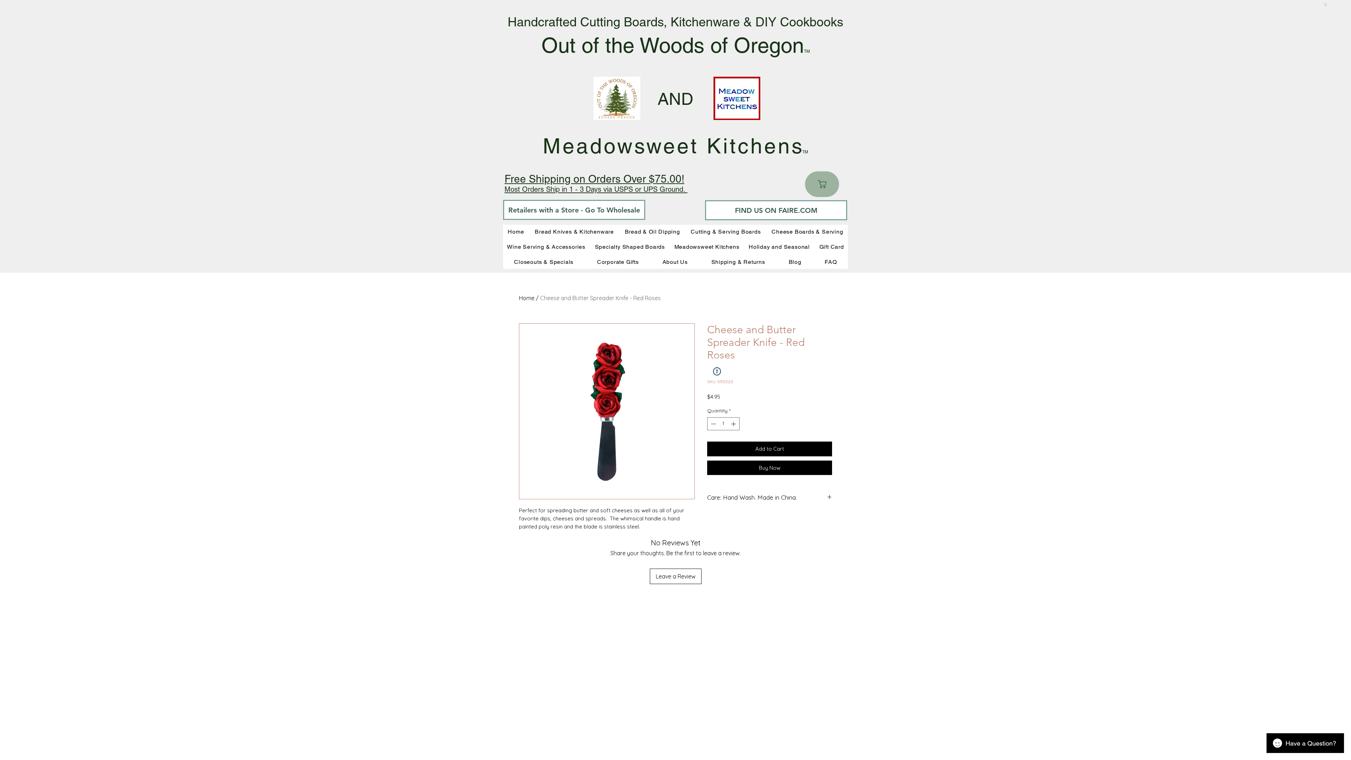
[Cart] (822, 184)
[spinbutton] (723, 424)
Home (526, 298)
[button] (1325, 4)
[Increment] (734, 424)
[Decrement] (712, 424)
